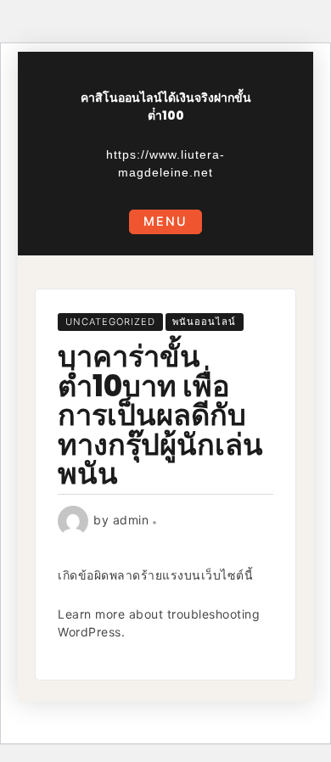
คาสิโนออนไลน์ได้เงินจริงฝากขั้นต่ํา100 (166, 106)
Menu (165, 221)
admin (131, 520)
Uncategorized (110, 322)
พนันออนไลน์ (204, 322)
